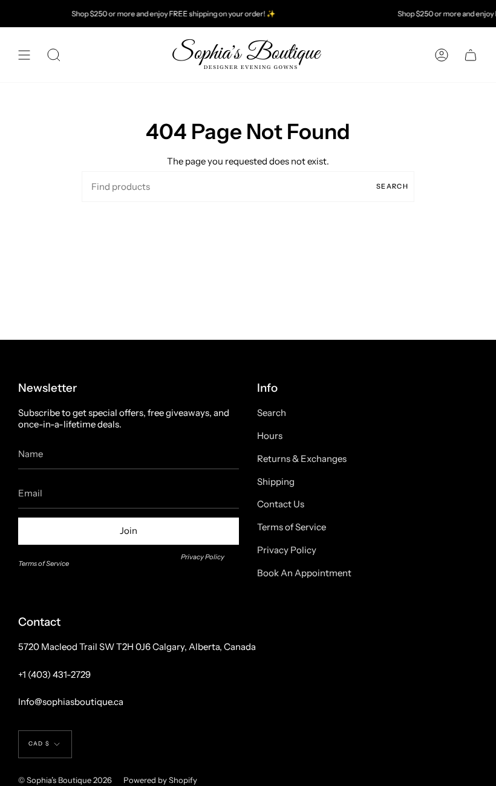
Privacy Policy (202, 557)
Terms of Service (43, 563)
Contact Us (280, 504)
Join (128, 530)
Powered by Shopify (160, 780)
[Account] (441, 54)
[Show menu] (24, 54)
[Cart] (470, 54)
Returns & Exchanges (302, 458)
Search (392, 186)
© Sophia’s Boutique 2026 (65, 780)
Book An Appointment (304, 573)
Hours (269, 435)
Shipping (276, 481)
